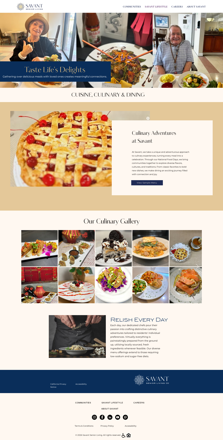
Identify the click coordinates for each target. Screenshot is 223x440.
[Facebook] (102, 417)
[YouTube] (117, 417)
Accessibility (130, 426)
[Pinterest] (125, 417)
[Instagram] (94, 417)
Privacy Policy (107, 426)
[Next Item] (197, 266)
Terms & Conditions (84, 426)
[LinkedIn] (109, 417)
